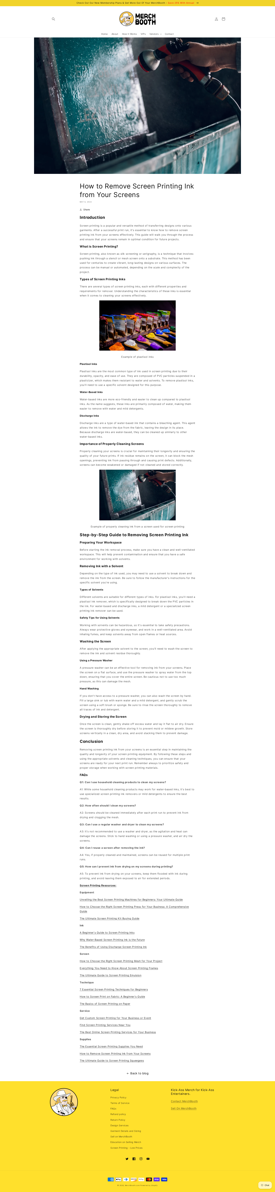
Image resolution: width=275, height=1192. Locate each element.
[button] (53, 19)
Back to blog (139, 1073)
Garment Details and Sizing (125, 1131)
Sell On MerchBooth (184, 1108)
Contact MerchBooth (184, 1101)
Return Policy (117, 1119)
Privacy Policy (118, 1097)
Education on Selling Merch (125, 1142)
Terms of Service (120, 1103)
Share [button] (86, 209)
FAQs (113, 1108)
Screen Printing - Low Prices (126, 1147)
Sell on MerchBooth (121, 1136)
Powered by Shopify (149, 1185)
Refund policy (118, 1114)
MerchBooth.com (132, 1185)
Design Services (119, 1125)
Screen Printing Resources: (98, 885)
